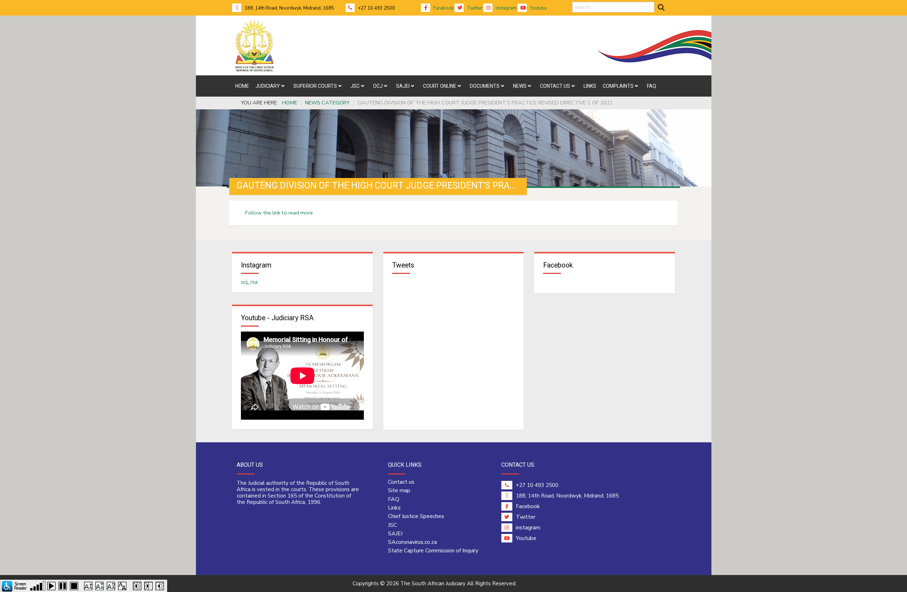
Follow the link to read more (279, 212)
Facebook (443, 8)
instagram (506, 8)
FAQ (393, 499)
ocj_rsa (249, 282)
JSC (392, 525)
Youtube (538, 8)
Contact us (401, 482)
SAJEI (395, 534)
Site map (399, 490)
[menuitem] (242, 86)
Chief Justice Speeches (416, 516)
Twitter (474, 8)
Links (394, 508)
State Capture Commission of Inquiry (433, 550)
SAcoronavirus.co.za (412, 542)
